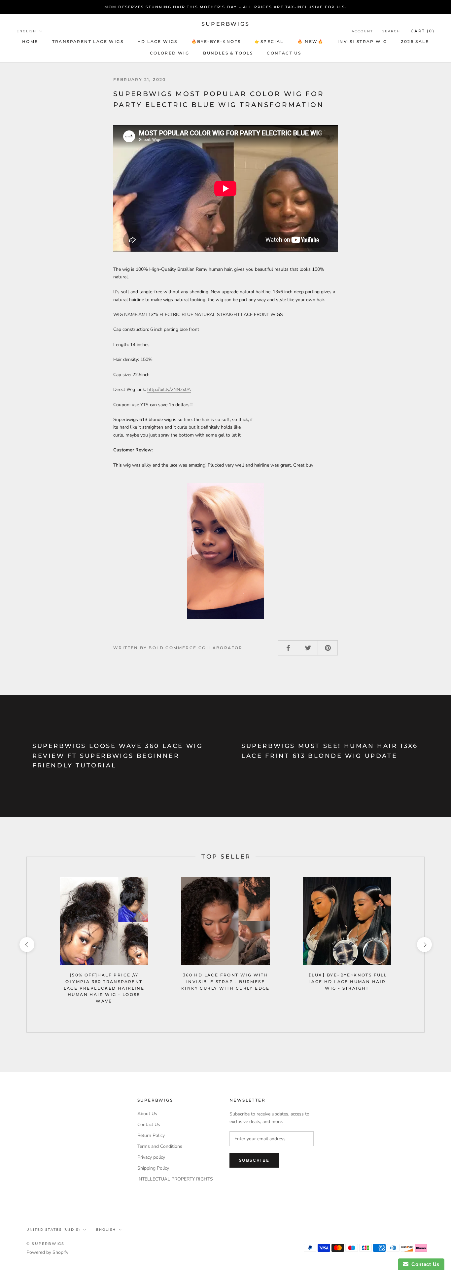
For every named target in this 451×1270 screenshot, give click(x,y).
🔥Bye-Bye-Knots (216, 41)
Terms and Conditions (159, 1146)
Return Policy (151, 1135)
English (26, 31)
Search (391, 31)
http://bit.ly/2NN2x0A (169, 389)
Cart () (422, 30)
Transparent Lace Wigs (87, 41)
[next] (424, 944)
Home (30, 41)
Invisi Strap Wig (362, 41)
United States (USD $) (53, 1229)
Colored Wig (169, 53)
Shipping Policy (153, 1168)
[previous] (26, 944)
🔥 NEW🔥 (310, 41)
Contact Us (148, 1124)
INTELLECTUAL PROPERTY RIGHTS (175, 1179)
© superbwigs (45, 1243)
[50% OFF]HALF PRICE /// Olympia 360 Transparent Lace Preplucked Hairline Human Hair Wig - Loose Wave (104, 988)
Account (362, 31)
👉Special (269, 41)
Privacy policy (151, 1157)
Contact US (284, 53)
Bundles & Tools (228, 53)
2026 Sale (415, 41)
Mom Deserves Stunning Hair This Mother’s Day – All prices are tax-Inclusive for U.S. (225, 7)
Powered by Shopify (47, 1252)
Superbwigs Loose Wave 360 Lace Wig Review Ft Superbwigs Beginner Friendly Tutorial (117, 755)
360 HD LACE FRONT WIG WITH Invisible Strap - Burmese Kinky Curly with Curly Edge (225, 981)
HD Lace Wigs (157, 41)
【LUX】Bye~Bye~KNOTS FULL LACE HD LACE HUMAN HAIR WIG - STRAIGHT (347, 981)
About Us (147, 1114)
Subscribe (254, 1160)
